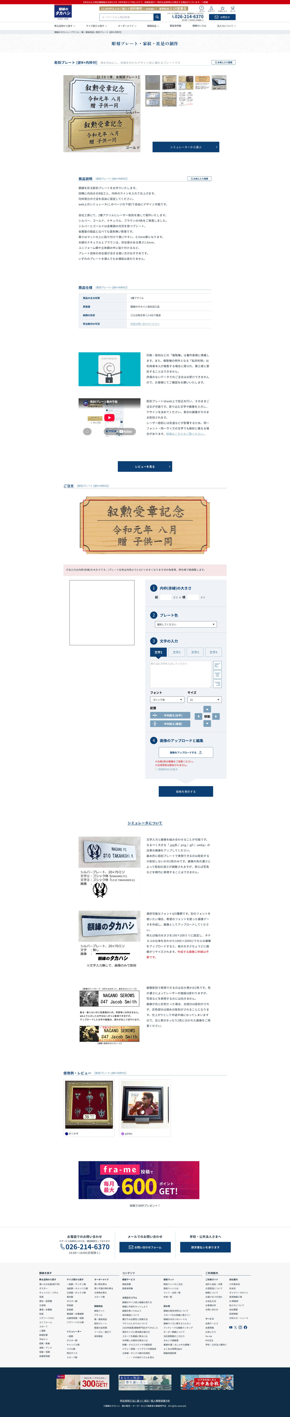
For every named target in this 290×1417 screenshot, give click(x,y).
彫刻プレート (100, 1323)
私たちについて (236, 1305)
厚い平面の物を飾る (103, 1288)
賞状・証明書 (45, 1301)
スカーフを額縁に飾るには (135, 1336)
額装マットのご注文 (173, 1284)
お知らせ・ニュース (238, 1317)
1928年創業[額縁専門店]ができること (140, 1327)
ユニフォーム (45, 1322)
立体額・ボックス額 (76, 1292)
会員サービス (211, 1323)
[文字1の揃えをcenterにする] (217, 674)
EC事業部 (233, 1301)
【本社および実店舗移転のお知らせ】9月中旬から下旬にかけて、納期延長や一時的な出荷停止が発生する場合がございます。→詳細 (145, 2)
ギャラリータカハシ (238, 1292)
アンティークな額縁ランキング (178, 1327)
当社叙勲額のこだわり (174, 1336)
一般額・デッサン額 (76, 1284)
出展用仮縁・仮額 (75, 1317)
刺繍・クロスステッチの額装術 (137, 1344)
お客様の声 (210, 1305)
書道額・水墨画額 (75, 1313)
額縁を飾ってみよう (131, 1310)
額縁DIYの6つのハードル (175, 1319)
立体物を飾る (100, 1292)
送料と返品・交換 (213, 1284)
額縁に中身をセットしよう (135, 1306)
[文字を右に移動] (216, 716)
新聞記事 (43, 1334)
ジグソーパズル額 (75, 1322)
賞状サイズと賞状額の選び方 (136, 1331)
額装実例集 (127, 1288)
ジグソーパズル (46, 1317)
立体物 (42, 1305)
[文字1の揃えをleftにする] (217, 665)
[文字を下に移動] (207, 723)
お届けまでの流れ (213, 1296)
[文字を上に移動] (207, 709)
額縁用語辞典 (170, 1353)
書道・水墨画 (45, 1309)
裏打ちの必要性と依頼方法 (135, 1319)
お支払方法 (210, 1301)
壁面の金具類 (100, 1327)
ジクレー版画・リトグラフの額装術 (139, 1348)
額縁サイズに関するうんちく (177, 1323)
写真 (41, 1296)
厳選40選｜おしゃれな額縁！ (177, 1344)
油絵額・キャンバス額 (77, 1288)
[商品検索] (157, 17)
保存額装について (130, 1314)
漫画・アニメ (45, 1347)
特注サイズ (72, 1353)
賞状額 (70, 1296)
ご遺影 (42, 1330)
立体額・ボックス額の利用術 (136, 1353)
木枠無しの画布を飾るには (135, 1340)
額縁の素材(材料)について (176, 1310)
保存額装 (98, 1336)
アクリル (98, 1314)
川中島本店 (234, 1284)
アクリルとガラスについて (135, 1323)
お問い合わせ (211, 1309)
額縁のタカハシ (61, 32)
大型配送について (213, 1288)
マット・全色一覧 (172, 1292)
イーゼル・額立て (102, 1331)
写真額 (70, 1305)
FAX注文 (209, 1340)
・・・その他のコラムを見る (138, 1357)
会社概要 (233, 1309)
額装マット (99, 1310)
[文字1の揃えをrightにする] (217, 683)
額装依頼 (126, 1284)
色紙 (41, 1313)
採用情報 (233, 1313)
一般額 (70, 1336)
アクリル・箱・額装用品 (82, 32)
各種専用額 (44, 1356)
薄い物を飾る (100, 1284)
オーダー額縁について (174, 1331)
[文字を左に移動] (198, 716)
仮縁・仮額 (44, 1351)
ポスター (43, 1288)
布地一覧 (168, 1296)
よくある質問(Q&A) (173, 1348)
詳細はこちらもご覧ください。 (186, 434)
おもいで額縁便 (171, 1340)
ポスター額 (72, 1301)
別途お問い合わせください (145, 324)
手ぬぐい (43, 1339)
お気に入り (210, 1331)
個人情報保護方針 (160, 1400)
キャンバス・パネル (48, 1292)
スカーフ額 (72, 1357)
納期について (211, 1292)
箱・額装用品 (100, 1319)
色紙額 (70, 1309)
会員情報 (209, 1327)
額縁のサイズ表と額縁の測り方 (137, 1302)
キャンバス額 (73, 1344)
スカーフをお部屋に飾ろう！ (177, 1314)
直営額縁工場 (235, 1296)
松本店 (232, 1288)
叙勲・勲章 (44, 1343)
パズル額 (71, 1348)
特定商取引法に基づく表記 (134, 1400)
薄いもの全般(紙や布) (49, 1284)
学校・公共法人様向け (216, 1344)
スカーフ (43, 1326)
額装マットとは (171, 1288)
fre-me (208, 1336)
